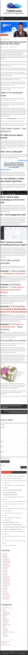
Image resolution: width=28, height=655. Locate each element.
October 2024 (6, 582)
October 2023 (6, 599)
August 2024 (6, 585)
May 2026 (5, 555)
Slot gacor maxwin (5, 641)
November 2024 (6, 580)
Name (2, 441)
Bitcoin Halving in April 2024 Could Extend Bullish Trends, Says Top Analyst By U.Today (15, 412)
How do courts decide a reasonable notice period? (15, 501)
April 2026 (5, 556)
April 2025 (5, 573)
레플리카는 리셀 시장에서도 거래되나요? (13, 529)
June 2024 (5, 588)
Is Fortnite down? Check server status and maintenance (11, 406)
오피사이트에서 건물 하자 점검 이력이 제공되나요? (15, 527)
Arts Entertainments (7, 607)
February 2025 (6, 576)
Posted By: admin (5, 47)
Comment (3, 427)
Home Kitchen (6, 621)
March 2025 (5, 574)
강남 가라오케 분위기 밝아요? (10, 492)
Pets (4, 627)
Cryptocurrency (6, 612)
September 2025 (6, 565)
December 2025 (6, 561)
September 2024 (6, 583)
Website (2, 451)
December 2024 (6, 579)
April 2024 (5, 591)
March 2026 (5, 558)
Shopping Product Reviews (9, 632)
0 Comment (14, 47)
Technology (5, 635)
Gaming (4, 618)
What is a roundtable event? (10, 545)
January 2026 (6, 559)
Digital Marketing (4, 35)
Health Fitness (6, 620)
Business (5, 610)
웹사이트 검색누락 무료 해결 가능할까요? (13, 490)
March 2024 (5, 593)
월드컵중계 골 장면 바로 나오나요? (11, 522)
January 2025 (6, 577)
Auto (4, 609)
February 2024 (6, 594)
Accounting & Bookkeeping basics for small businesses (14, 310)
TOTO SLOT (4, 643)
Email (2, 446)
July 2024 (5, 586)
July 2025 (5, 568)
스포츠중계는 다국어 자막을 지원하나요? (13, 524)
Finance (4, 617)
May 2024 (5, 590)
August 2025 (6, 567)
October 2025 (6, 564)
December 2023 (6, 597)
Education (5, 615)
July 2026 (5, 553)
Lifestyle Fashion (6, 624)
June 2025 (5, 570)
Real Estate (5, 629)
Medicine (5, 626)
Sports (4, 633)
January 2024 (6, 596)
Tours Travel (5, 636)
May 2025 (5, 571)
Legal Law (5, 623)
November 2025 (6, 562)
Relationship (5, 630)
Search (3, 465)
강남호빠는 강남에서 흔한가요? (11, 494)
